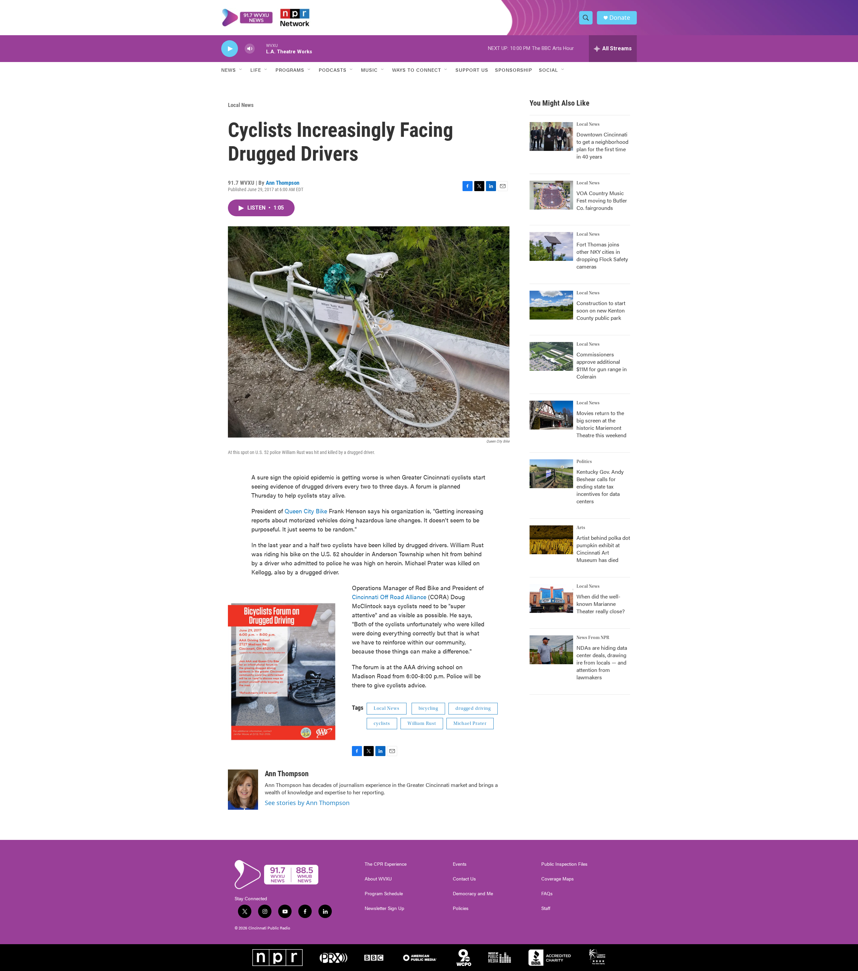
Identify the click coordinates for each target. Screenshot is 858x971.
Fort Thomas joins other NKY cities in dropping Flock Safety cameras (602, 255)
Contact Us (464, 878)
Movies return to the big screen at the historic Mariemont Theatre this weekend (601, 424)
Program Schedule (384, 893)
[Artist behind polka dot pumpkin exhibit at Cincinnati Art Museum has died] (551, 539)
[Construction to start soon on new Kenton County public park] (551, 305)
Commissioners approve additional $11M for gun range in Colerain (601, 365)
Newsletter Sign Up (384, 908)
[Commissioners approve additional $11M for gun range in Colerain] (551, 356)
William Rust (422, 723)
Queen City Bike (307, 511)
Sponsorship (513, 69)
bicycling (428, 708)
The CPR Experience (386, 864)
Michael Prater (470, 723)
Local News (241, 105)
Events (460, 864)
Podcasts (333, 69)
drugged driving (473, 708)
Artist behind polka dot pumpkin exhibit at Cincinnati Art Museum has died (603, 549)
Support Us (471, 69)
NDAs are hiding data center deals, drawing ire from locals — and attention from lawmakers (601, 662)
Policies (461, 908)
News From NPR (592, 637)
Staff (545, 908)
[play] (229, 49)
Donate (619, 17)
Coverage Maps (557, 878)
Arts (580, 527)
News (228, 69)
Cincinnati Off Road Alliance (390, 596)
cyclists (382, 723)
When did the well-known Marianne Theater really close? (600, 603)
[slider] (260, 48)
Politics (584, 461)
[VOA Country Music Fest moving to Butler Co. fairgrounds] (551, 195)
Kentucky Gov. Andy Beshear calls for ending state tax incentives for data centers (600, 486)
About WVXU (378, 878)
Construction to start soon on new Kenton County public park (600, 310)
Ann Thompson (282, 182)
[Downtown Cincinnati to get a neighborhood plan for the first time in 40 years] (551, 136)
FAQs (547, 893)
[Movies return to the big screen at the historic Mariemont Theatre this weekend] (551, 415)
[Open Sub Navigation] (241, 69)
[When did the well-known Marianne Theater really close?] (551, 598)
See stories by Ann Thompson (307, 803)
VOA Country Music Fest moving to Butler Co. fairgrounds (601, 200)
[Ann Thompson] (243, 789)
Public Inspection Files (564, 864)
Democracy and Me (473, 893)
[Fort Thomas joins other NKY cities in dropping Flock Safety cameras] (551, 246)
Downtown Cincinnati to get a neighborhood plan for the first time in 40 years (602, 145)
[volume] (249, 48)
